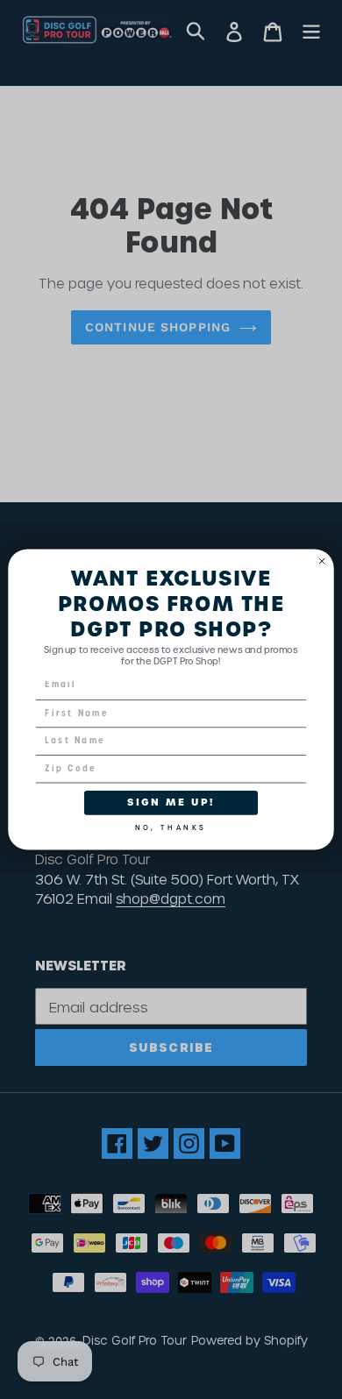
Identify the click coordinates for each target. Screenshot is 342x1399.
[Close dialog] (322, 561)
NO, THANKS (171, 825)
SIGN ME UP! (171, 802)
